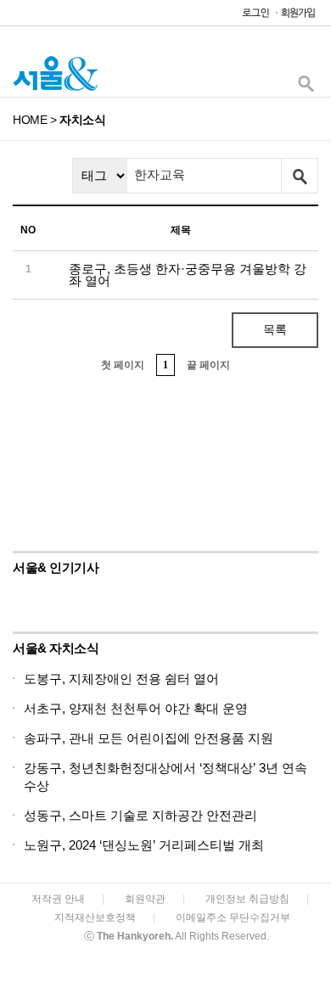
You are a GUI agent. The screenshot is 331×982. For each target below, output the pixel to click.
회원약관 (145, 899)
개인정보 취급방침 (247, 899)
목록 (275, 329)
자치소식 (82, 119)
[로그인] (251, 16)
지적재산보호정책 (95, 917)
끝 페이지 (208, 365)
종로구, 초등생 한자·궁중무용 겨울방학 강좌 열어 (187, 274)
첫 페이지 (122, 365)
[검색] (305, 88)
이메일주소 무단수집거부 (233, 917)
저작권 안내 (58, 899)
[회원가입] (297, 16)
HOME (30, 119)
